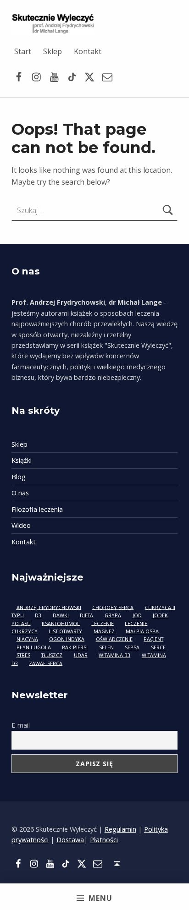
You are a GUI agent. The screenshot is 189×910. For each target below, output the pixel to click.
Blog (18, 476)
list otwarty (65, 631)
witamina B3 (114, 655)
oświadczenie (114, 639)
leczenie (102, 622)
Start (22, 51)
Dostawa (70, 839)
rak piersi (75, 647)
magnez (104, 631)
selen (106, 647)
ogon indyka (66, 639)
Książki (21, 460)
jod (137, 615)
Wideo (21, 525)
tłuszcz (51, 655)
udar (81, 655)
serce (158, 647)
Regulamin (120, 829)
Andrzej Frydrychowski (49, 606)
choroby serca (112, 606)
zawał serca (45, 662)
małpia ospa (142, 631)
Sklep (52, 51)
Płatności (104, 839)
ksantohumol (61, 622)
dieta (86, 615)
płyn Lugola (34, 647)
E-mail (20, 725)
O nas (20, 492)
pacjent (153, 639)
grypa (113, 615)
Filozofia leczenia (37, 509)
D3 (38, 615)
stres (23, 655)
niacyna (27, 639)
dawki (61, 615)
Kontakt (87, 51)
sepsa (132, 647)
